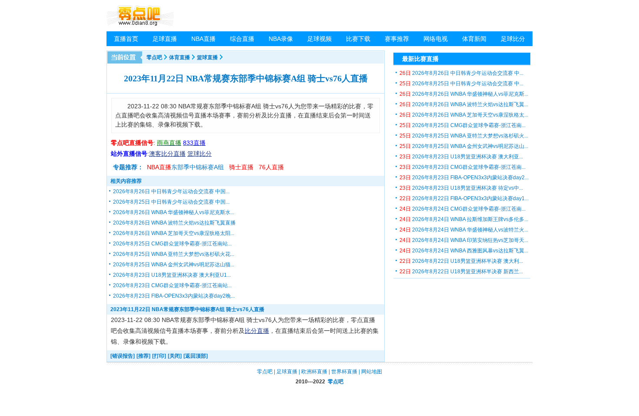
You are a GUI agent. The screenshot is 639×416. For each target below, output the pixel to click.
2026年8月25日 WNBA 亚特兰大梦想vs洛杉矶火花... (173, 254)
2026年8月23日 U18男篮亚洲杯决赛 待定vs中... (461, 188)
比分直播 (257, 330)
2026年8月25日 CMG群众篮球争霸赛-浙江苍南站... (172, 244)
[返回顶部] (195, 356)
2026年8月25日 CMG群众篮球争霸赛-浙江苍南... (462, 125)
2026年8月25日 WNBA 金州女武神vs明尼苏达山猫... (173, 265)
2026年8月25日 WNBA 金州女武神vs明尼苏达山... (463, 146)
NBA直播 (203, 38)
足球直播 (165, 38)
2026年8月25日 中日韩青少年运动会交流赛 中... (461, 84)
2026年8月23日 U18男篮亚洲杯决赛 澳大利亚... (461, 157)
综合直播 (242, 38)
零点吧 (154, 57)
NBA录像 (281, 38)
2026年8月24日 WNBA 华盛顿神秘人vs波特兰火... (463, 230)
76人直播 (271, 167)
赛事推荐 (397, 38)
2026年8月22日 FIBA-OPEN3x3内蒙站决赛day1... (464, 198)
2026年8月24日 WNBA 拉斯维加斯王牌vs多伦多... (463, 219)
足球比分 (513, 38)
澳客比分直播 (167, 153)
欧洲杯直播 (314, 372)
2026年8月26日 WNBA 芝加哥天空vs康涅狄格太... (463, 115)
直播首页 (126, 38)
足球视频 (319, 38)
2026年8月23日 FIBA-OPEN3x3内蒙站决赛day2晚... (174, 296)
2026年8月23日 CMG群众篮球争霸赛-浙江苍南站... (172, 285)
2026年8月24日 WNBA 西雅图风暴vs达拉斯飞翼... (463, 251)
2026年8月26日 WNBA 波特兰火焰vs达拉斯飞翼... (463, 104)
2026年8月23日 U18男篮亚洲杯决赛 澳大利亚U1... (172, 275)
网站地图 (371, 372)
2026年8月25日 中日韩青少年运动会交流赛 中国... (171, 202)
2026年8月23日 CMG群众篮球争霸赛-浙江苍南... (462, 167)
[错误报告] (122, 356)
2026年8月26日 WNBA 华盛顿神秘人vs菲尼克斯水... (173, 212)
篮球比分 (199, 153)
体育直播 (179, 57)
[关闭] (175, 356)
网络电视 (435, 38)
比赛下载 (358, 38)
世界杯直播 (344, 372)
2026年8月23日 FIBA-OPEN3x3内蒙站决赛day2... (464, 177)
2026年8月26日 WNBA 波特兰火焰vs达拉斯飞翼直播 (174, 223)
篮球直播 (207, 57)
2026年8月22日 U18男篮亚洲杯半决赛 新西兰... (461, 271)
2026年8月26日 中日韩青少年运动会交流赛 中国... (171, 191)
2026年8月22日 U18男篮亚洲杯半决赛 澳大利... (461, 261)
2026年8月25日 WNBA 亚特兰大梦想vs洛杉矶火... (463, 136)
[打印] (159, 356)
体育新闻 (474, 38)
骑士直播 (241, 167)
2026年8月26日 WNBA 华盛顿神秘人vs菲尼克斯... (463, 94)
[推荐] (143, 356)
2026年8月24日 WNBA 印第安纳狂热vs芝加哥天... (463, 240)
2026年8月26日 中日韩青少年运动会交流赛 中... (461, 73)
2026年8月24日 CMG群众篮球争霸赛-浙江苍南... (462, 209)
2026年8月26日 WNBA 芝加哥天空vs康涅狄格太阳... (173, 233)
